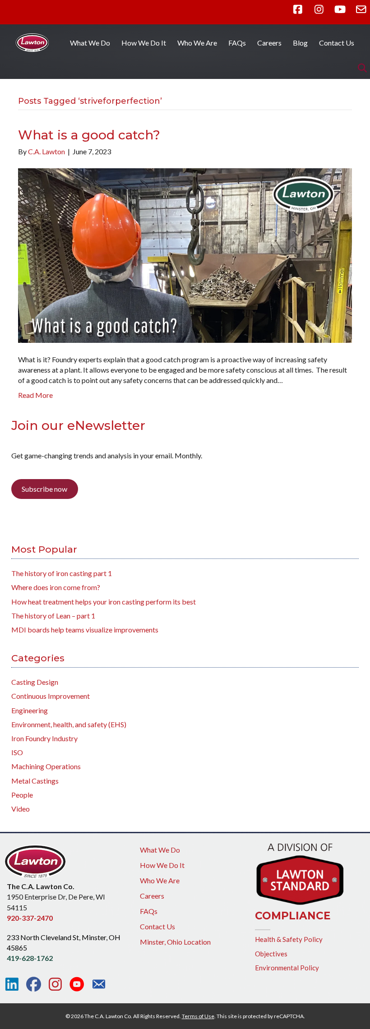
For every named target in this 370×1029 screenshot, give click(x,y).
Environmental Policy (287, 968)
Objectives (271, 954)
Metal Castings (35, 780)
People (22, 794)
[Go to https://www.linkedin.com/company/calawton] (12, 984)
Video (20, 808)
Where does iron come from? (55, 587)
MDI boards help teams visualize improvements (84, 629)
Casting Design (34, 682)
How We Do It (143, 42)
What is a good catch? (89, 135)
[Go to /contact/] (98, 985)
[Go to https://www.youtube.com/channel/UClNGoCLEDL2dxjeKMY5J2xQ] (76, 985)
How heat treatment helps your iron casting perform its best (103, 601)
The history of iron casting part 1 (61, 573)
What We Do (90, 42)
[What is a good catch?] (185, 254)
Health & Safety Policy (289, 939)
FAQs (237, 42)
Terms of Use (198, 1016)
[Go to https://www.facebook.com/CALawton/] (33, 984)
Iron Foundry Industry (44, 738)
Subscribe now (44, 489)
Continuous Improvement (50, 696)
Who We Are (197, 42)
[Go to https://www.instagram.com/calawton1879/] (55, 984)
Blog (300, 42)
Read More (35, 395)
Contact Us (336, 42)
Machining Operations (46, 766)
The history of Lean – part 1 (53, 615)
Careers (269, 42)
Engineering (29, 710)
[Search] (359, 68)
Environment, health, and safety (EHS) (68, 724)
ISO (17, 752)
